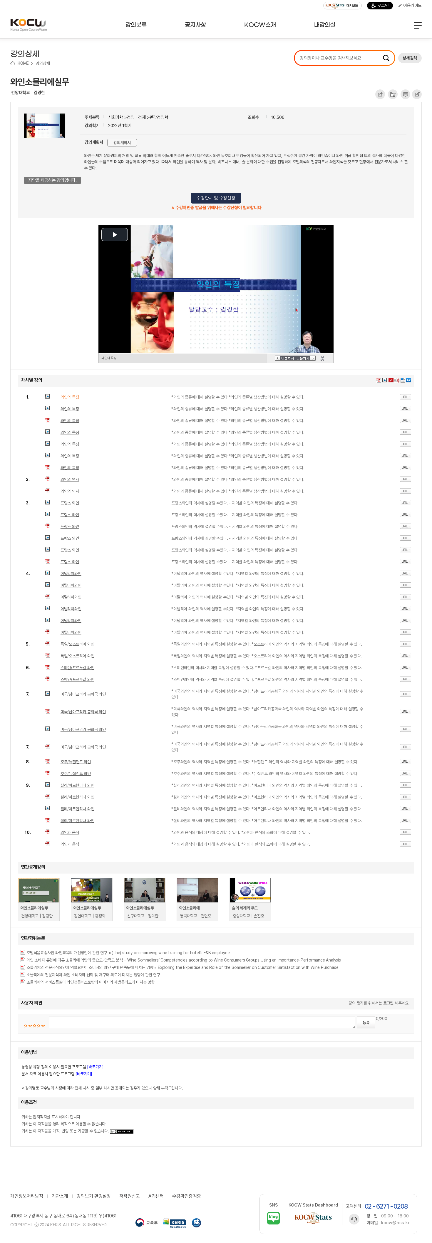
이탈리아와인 (71, 573)
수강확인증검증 (186, 1196)
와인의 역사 (70, 479)
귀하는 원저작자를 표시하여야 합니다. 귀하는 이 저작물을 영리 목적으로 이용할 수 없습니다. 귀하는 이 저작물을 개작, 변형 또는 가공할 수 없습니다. (65, 1123)
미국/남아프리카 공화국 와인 (83, 694)
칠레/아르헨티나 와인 (77, 785)
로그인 (383, 5)
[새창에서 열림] (146, 1223)
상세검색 (410, 58)
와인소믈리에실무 (39, 81)
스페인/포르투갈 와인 (77, 667)
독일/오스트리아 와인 (77, 644)
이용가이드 (412, 5)
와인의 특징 (70, 397)
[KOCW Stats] (313, 1218)
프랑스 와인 (70, 503)
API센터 (156, 1196)
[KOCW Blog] (273, 1218)
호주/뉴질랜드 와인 (76, 761)
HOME (23, 63)
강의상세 (43, 63)
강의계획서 (122, 142)
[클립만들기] (322, 358)
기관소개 (60, 1196)
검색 (386, 58)
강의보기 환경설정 (94, 1196)
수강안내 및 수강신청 (216, 198)
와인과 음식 (70, 832)
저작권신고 (129, 1196)
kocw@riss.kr (395, 1222)
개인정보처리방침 (26, 1196)
